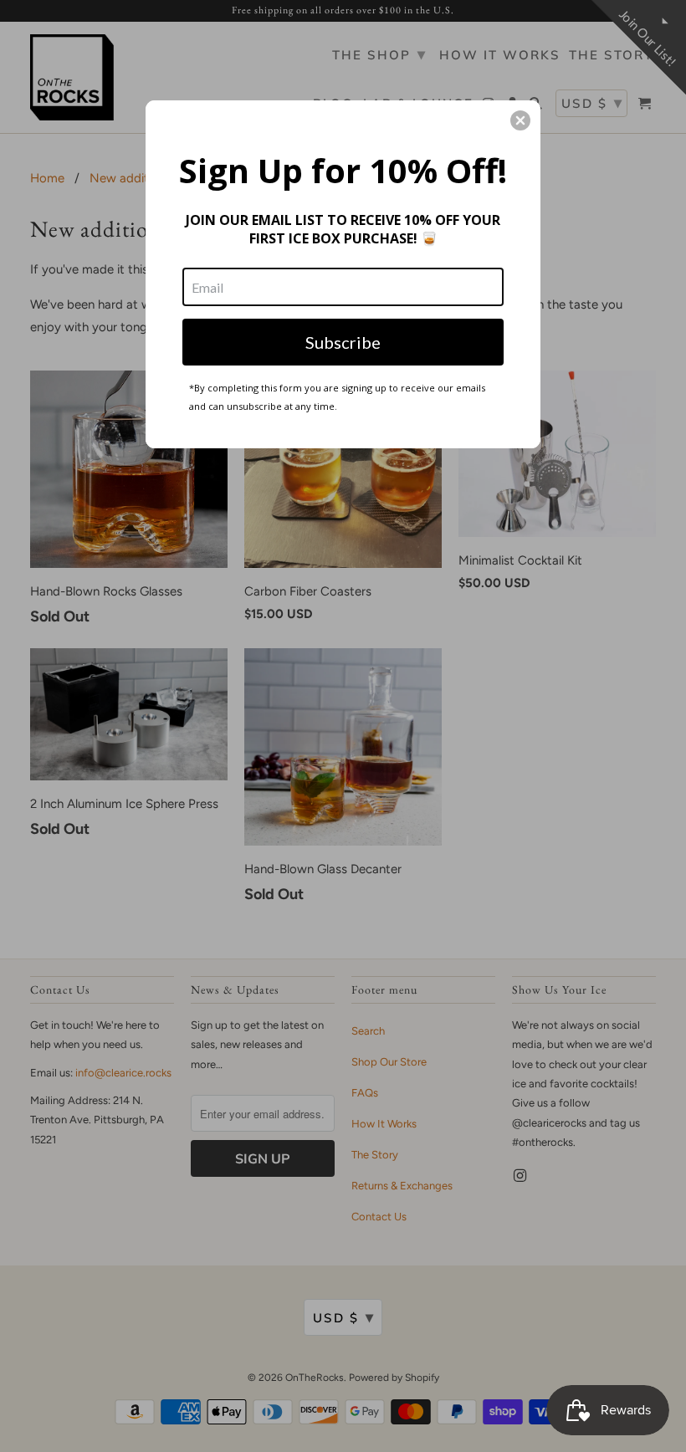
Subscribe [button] (343, 342)
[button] (520, 120)
